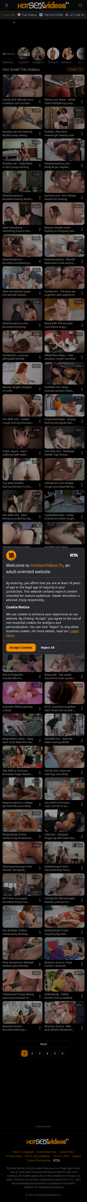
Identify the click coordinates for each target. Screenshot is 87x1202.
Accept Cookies (21, 647)
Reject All (47, 647)
